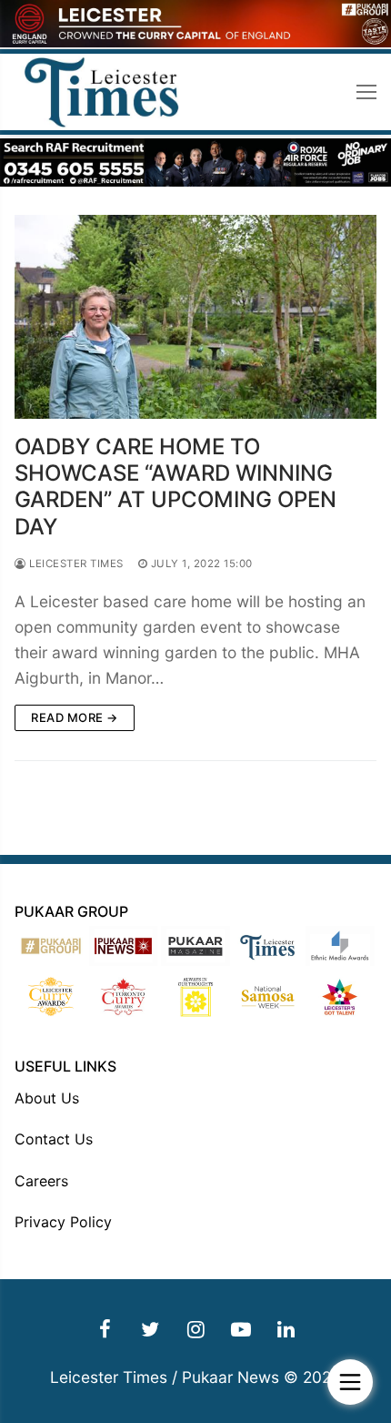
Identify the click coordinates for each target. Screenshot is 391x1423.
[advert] (195, 42)
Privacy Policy (63, 1222)
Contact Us (54, 1139)
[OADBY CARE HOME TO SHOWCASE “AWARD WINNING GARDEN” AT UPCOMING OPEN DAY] (195, 317)
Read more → (74, 717)
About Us (47, 1098)
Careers (41, 1181)
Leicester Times (75, 563)
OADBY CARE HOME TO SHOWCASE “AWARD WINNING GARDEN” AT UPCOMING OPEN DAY (175, 486)
